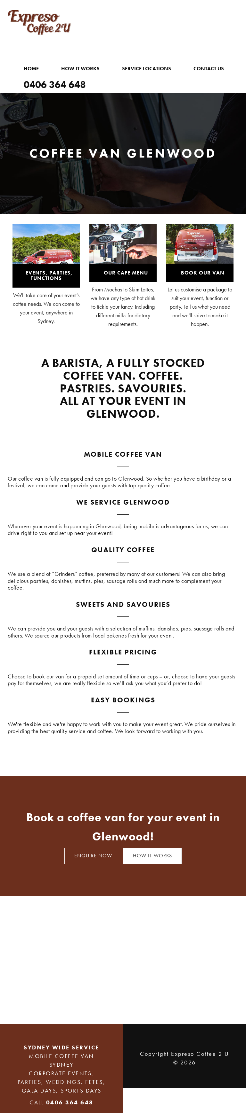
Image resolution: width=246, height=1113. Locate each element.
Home (31, 68)
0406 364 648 (55, 85)
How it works (152, 855)
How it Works (80, 68)
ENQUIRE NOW (93, 855)
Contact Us (208, 68)
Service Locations (146, 68)
